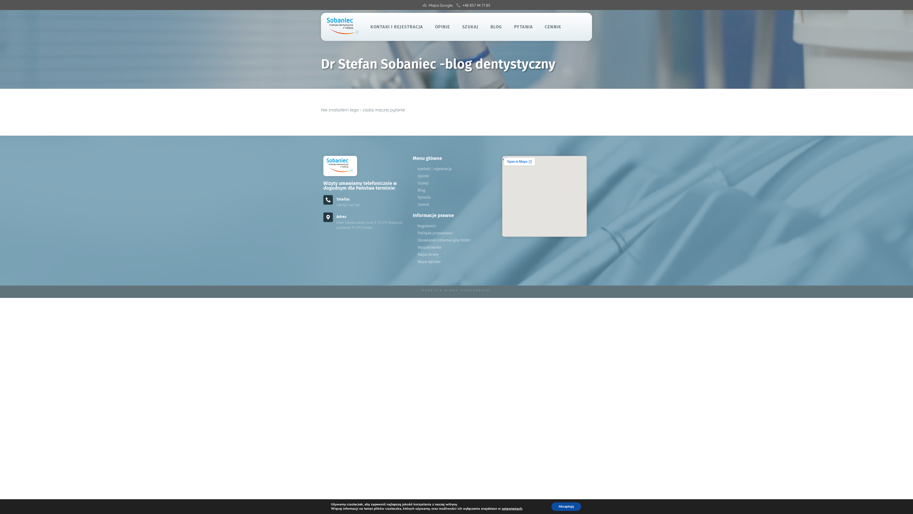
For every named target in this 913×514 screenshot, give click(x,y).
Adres (341, 216)
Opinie (442, 27)
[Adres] (328, 217)
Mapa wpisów (429, 261)
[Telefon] (328, 200)
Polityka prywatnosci (435, 233)
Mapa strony (428, 254)
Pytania (523, 27)
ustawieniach (512, 509)
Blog (496, 27)
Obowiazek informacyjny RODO (444, 240)
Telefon (343, 199)
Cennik (553, 27)
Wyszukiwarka (429, 247)
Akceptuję (566, 506)
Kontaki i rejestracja (396, 27)
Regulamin (427, 226)
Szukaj (470, 27)
